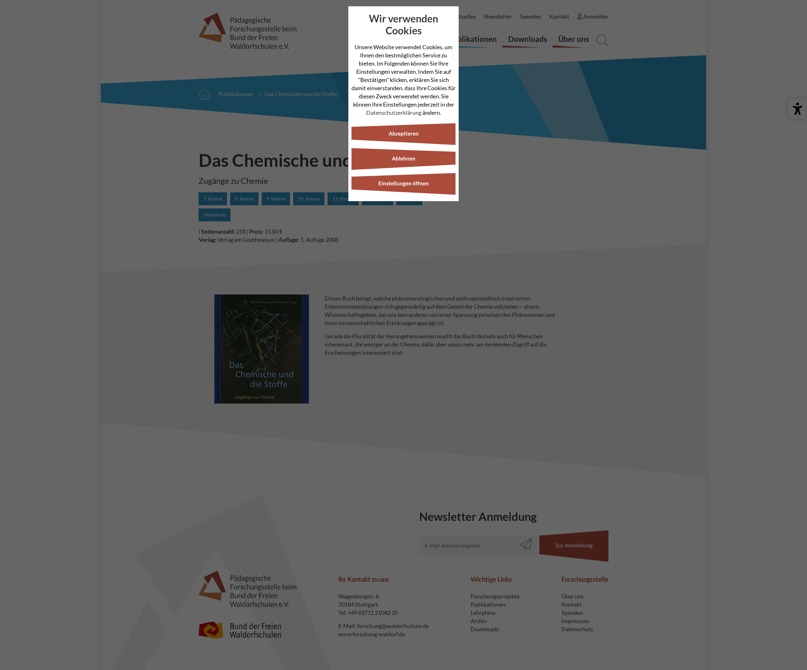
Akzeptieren (404, 133)
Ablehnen (403, 158)
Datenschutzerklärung (393, 112)
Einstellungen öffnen (403, 183)
